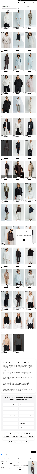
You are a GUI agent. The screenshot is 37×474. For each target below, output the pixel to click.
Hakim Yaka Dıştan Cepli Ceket (17, 200)
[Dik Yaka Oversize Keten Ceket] (6, 256)
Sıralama (28, 6)
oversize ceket (6, 374)
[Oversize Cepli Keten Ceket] (6, 277)
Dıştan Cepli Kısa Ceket (16, 27)
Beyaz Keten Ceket (23, 436)
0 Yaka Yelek (15, 351)
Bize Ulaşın (2, 467)
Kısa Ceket (31, 436)
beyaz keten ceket (15, 376)
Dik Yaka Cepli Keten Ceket (5, 27)
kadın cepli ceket (21, 383)
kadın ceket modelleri (27, 365)
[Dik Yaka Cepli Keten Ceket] (6, 18)
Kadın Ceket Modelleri (9, 433)
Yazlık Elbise (11, 441)
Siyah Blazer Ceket (7, 436)
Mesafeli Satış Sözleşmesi (12, 465)
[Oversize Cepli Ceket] (30, 126)
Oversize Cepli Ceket (28, 135)
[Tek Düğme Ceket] (18, 61)
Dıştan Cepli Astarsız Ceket (29, 200)
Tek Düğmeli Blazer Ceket (27, 433)
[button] (5, 69)
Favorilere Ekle (11, 27)
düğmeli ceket (22, 386)
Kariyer (9, 468)
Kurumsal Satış (11, 466)
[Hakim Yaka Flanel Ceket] (30, 169)
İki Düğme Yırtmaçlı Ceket (16, 178)
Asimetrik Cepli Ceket (16, 135)
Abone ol (33, 451)
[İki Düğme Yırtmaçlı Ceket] (18, 169)
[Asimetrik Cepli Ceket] (18, 126)
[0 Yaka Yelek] (6, 320)
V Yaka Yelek (26, 308)
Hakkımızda (2, 465)
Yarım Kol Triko (25, 441)
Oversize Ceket (15, 436)
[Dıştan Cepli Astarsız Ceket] (6, 104)
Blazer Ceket (18, 433)
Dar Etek (18, 441)
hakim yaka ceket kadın (16, 384)
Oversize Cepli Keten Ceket (5, 286)
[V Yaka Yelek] (30, 299)
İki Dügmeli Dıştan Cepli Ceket (5, 178)
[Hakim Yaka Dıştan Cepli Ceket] (18, 104)
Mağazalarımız (3, 466)
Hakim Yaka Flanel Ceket (28, 178)
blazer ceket (20, 372)
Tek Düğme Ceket (15, 70)
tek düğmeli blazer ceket (12, 382)
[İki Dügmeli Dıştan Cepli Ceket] (6, 169)
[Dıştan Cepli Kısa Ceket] (18, 18)
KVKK (9, 467)
